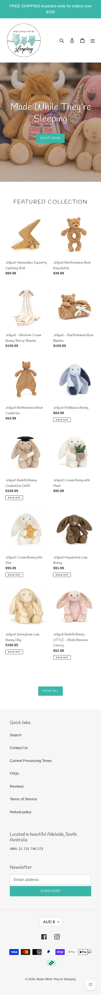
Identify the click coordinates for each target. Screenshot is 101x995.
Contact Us (19, 748)
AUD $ (49, 922)
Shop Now (50, 138)
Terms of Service (23, 799)
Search (15, 735)
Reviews (17, 786)
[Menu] (93, 40)
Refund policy (21, 812)
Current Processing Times (31, 761)
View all (50, 691)
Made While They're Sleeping (56, 979)
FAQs (14, 773)
